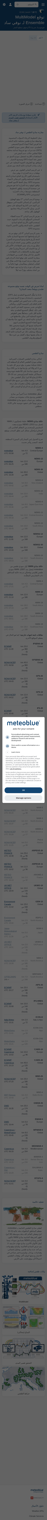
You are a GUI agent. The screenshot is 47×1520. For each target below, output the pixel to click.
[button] (23, 752)
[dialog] (23, 760)
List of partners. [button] (15, 769)
